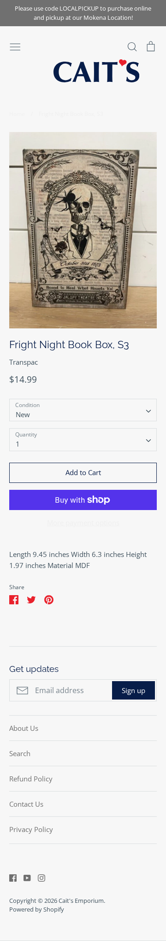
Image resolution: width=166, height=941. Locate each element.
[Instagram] (38, 877)
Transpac (23, 362)
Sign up (133, 690)
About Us (23, 728)
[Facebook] (9, 877)
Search (19, 753)
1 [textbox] (18, 443)
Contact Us (26, 804)
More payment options (83, 522)
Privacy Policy (31, 829)
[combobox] (83, 410)
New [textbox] (23, 414)
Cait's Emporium (81, 900)
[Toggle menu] (15, 46)
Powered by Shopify (36, 909)
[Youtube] (24, 877)
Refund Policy (31, 778)
